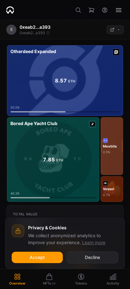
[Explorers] (115, 29)
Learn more (93, 242)
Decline (92, 257)
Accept (37, 257)
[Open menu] (118, 10)
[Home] (10, 10)
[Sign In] (104, 10)
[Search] (78, 10)
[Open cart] (91, 10)
